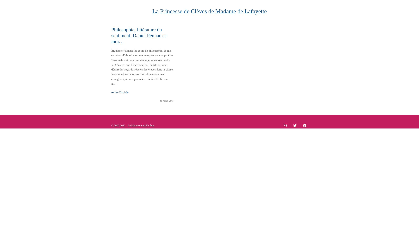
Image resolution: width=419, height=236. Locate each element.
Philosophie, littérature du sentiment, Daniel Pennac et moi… (138, 35)
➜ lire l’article (119, 92)
